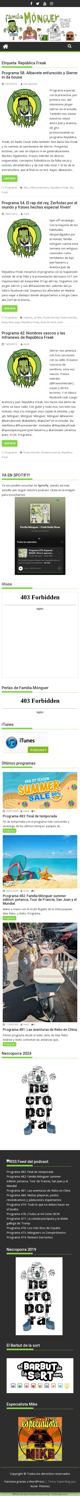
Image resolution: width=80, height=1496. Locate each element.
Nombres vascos (50, 452)
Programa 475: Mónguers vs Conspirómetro (36, 1232)
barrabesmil (30, 84)
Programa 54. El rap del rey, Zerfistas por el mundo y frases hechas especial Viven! (39, 205)
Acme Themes (40, 1486)
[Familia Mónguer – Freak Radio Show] (40, 40)
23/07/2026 (11, 811)
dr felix (38, 317)
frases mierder (68, 317)
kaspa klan (7, 322)
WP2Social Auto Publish (24, 1494)
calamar (27, 317)
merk (26, 214)
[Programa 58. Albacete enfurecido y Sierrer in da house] (25, 90)
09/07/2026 (11, 890)
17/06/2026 (11, 1024)
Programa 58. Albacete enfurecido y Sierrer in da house (40, 75)
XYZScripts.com (59, 1494)
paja (17, 322)
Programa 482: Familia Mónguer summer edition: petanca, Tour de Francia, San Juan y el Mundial (37, 1181)
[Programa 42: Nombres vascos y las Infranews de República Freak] (25, 350)
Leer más (10, 178)
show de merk (48, 322)
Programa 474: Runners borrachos (30, 1237)
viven (60, 322)
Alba (26, 187)
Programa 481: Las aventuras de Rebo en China (38, 1190)
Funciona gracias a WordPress (24, 1481)
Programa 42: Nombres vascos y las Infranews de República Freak (33, 335)
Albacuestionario (39, 187)
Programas (11, 187)
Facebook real (51, 317)
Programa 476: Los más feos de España (33, 1228)
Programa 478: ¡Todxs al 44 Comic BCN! (33, 1214)
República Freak (59, 187)
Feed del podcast (33, 1161)
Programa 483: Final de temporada (30, 1172)
